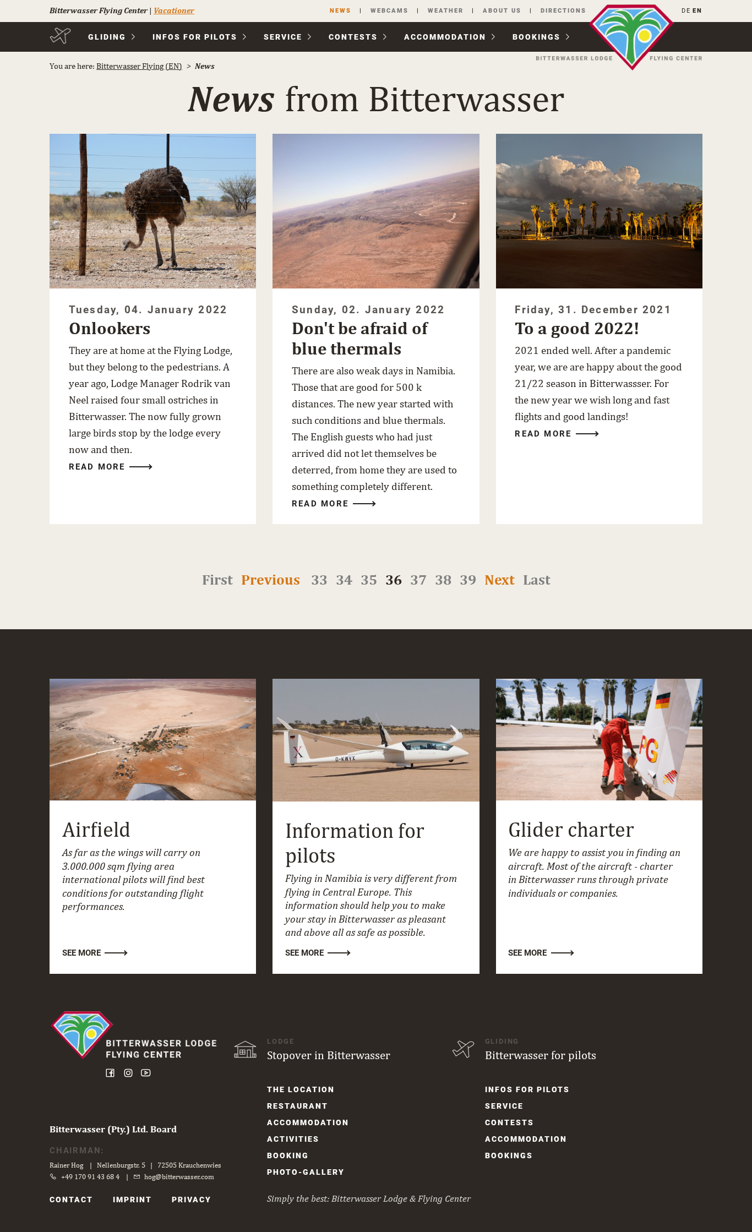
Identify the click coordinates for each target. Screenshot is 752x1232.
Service (283, 36)
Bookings (536, 36)
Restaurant (297, 1106)
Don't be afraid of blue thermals (359, 338)
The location (301, 1089)
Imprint (132, 1199)
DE (686, 10)
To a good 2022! (577, 328)
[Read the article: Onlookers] (153, 211)
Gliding (107, 36)
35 (369, 579)
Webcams (389, 10)
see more (81, 953)
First (217, 579)
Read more (97, 467)
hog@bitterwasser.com (179, 1177)
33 (319, 579)
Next (499, 579)
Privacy (191, 1199)
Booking (288, 1155)
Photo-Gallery (306, 1172)
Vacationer (174, 10)
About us (502, 10)
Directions (563, 10)
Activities (293, 1139)
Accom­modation (445, 36)
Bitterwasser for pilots (540, 1055)
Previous (270, 579)
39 (468, 579)
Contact (71, 1199)
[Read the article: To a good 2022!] (599, 211)
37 (418, 579)
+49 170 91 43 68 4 (90, 1177)
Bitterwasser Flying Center (99, 10)
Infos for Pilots (194, 36)
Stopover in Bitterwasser (328, 1055)
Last (537, 579)
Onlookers (109, 328)
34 (344, 579)
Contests (353, 36)
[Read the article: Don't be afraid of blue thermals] (376, 211)
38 (443, 579)
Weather (446, 10)
